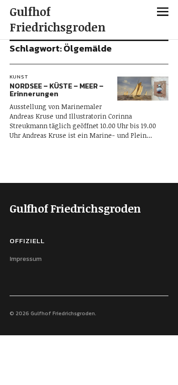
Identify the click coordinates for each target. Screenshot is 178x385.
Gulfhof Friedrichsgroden (57, 19)
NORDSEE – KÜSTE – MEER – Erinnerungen (57, 89)
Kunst (19, 76)
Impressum (26, 259)
